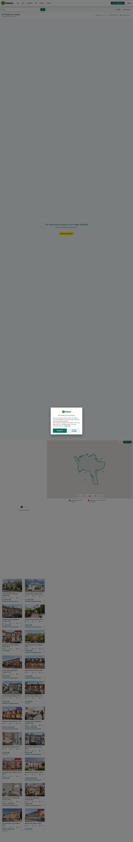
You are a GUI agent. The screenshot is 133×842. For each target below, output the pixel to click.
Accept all (60, 430)
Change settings (74, 430)
